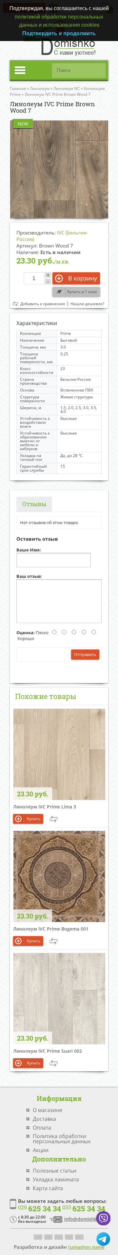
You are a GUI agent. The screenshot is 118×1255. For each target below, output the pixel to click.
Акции (41, 1150)
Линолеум (39, 88)
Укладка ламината (56, 1179)
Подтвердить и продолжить (59, 33)
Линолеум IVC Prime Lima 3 (44, 807)
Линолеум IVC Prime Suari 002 (47, 1051)
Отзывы (34, 504)
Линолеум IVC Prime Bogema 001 (50, 929)
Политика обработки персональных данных (61, 1139)
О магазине (47, 1110)
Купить (33, 818)
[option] (59, 169)
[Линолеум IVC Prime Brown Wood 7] (59, 169)
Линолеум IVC (66, 88)
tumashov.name (86, 1247)
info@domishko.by (85, 1219)
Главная (18, 88)
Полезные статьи (54, 1170)
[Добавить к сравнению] (53, 819)
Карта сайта (48, 1188)
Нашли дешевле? (87, 304)
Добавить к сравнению (42, 304)
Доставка (44, 1118)
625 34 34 (39, 1208)
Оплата (42, 1127)
